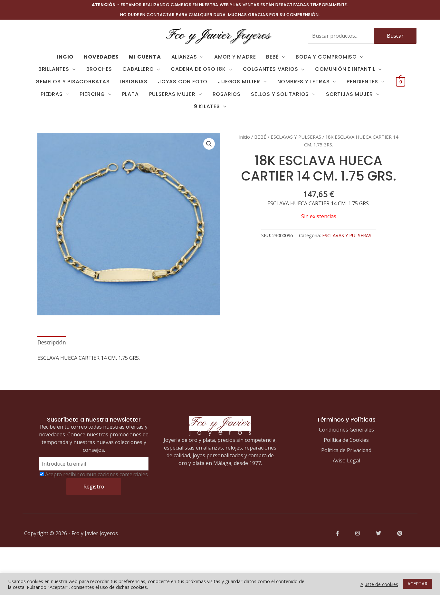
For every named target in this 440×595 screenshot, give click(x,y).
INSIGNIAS (134, 81)
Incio (65, 56)
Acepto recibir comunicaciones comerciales (96, 474)
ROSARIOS (227, 94)
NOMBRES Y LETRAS (303, 81)
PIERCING (92, 94)
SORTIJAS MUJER (349, 94)
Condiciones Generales (346, 429)
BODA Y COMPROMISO (326, 56)
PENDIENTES (362, 81)
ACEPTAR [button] (417, 584)
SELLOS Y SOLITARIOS (280, 94)
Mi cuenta (145, 56)
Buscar (395, 35)
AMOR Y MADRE (235, 56)
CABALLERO (138, 69)
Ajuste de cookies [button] (379, 584)
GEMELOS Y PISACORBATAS (72, 81)
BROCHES (99, 69)
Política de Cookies (346, 439)
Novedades (101, 56)
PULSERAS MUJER (172, 94)
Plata (130, 94)
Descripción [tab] (51, 342)
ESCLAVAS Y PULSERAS (296, 137)
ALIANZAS (184, 56)
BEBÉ (272, 56)
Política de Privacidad (346, 450)
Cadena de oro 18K (198, 69)
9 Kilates (207, 106)
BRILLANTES (53, 69)
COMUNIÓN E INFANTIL (345, 69)
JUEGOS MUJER (239, 81)
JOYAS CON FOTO (182, 81)
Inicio (244, 137)
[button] (209, 144)
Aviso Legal (346, 460)
